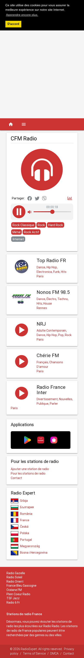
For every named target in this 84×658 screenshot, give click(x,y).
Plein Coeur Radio (18, 594)
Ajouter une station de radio (30, 469)
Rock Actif (31, 232)
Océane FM (14, 590)
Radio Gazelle (15, 573)
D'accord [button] (13, 24)
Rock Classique (23, 225)
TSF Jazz (13, 598)
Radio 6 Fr (13, 602)
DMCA (54, 653)
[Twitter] (37, 199)
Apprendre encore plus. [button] (22, 15)
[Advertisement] (42, 74)
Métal (16, 232)
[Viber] (44, 199)
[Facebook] (29, 199)
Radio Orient (14, 581)
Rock (41, 225)
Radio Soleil (14, 577)
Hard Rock (55, 225)
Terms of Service (34, 653)
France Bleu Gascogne (21, 585)
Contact (16, 478)
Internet (18, 239)
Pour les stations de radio (28, 473)
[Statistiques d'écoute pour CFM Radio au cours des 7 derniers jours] (70, 198)
